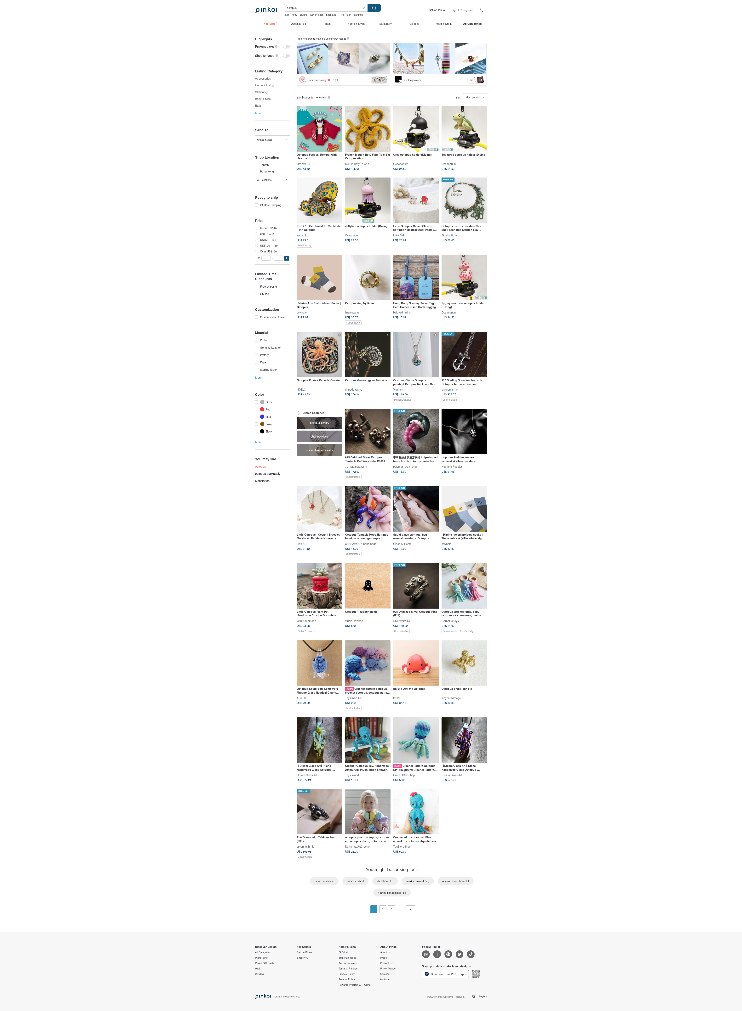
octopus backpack (267, 473)
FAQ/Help (344, 952)
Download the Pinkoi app (448, 974)
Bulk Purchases (347, 957)
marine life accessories (392, 893)
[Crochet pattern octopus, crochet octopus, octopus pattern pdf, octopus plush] (368, 663)
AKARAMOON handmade (360, 543)
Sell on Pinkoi (437, 10)
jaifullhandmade (306, 621)
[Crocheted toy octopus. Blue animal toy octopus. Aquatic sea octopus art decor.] (416, 811)
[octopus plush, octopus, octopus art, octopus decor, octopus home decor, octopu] (368, 811)
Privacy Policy (347, 974)
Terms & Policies (348, 968)
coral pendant (355, 881)
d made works (353, 389)
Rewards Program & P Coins (355, 984)
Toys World (352, 775)
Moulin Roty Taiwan (357, 164)
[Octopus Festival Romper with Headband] (319, 129)
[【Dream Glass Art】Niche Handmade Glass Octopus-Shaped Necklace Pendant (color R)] (319, 740)
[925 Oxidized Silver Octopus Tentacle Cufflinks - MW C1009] (368, 432)
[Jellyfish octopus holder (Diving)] (368, 200)
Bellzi (396, 698)
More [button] (258, 113)
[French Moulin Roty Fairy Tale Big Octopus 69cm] (368, 129)
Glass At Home (402, 543)
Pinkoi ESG (386, 963)
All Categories (263, 952)
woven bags (316, 14)
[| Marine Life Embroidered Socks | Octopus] (319, 277)
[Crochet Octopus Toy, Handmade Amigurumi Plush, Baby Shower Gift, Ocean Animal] (368, 740)
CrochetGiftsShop (404, 775)
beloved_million (402, 312)
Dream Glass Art (307, 775)
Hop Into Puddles (452, 466)
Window (259, 974)
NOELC (301, 389)
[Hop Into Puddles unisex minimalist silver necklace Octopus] (464, 432)
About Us (385, 952)
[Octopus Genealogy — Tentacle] (368, 354)
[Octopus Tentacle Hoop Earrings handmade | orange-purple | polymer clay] (368, 509)
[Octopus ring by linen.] (368, 277)
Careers (384, 974)
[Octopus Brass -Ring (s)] (464, 663)
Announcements (348, 963)
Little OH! (399, 235)
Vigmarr (398, 389)
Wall (257, 968)
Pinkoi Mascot (388, 968)
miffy (294, 14)
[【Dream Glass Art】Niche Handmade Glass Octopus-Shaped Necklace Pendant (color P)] (464, 740)
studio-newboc (354, 621)
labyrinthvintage (451, 698)
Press (383, 957)
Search (374, 8)
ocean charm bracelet (455, 881)
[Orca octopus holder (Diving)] (416, 129)
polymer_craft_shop (405, 466)
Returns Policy (347, 979)
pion (349, 14)
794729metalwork (356, 466)
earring (303, 14)
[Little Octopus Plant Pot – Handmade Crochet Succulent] (319, 586)
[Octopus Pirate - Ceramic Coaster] (319, 354)
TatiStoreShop (402, 846)
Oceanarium (400, 164)
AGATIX (301, 698)
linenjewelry (352, 312)
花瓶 (286, 14)
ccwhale (302, 312)
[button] (286, 258)
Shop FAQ (302, 957)
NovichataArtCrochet (357, 846)
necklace (331, 14)
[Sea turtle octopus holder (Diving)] (464, 129)
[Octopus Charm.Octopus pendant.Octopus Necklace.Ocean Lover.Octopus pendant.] (416, 354)
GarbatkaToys (450, 621)
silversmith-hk (450, 389)
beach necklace (324, 881)
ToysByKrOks (353, 698)
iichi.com (385, 979)
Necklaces (262, 480)
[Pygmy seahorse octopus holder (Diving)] (464, 277)
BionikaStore (449, 235)
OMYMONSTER (307, 164)
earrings (358, 14)
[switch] (272, 46)
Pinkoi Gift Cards (264, 963)
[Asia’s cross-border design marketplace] (266, 10)
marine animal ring (417, 881)
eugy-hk (302, 235)
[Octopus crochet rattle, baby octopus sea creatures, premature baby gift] (464, 586)
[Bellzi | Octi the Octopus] (416, 663)
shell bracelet (385, 881)
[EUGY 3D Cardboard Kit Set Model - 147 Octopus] (319, 200)
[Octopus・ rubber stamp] (368, 586)
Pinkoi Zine (261, 957)
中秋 (341, 14)
